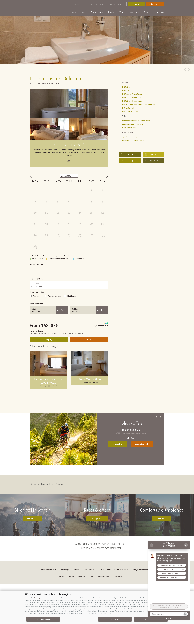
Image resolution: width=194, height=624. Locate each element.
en (76, 4)
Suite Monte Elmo (90, 379)
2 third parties (39, 598)
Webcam (153, 154)
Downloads (154, 160)
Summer (135, 12)
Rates (111, 12)
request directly (142, 444)
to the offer (118, 444)
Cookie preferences (103, 576)
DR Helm (125, 90)
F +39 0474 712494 (122, 570)
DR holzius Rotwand (130, 111)
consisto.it (132, 576)
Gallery (130, 160)
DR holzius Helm (128, 108)
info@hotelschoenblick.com (143, 570)
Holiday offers (131, 423)
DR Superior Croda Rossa (132, 94)
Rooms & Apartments (92, 12)
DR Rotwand (127, 87)
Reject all (115, 619)
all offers (130, 438)
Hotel (73, 12)
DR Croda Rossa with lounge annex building (138, 104)
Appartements (128, 132)
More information (43, 619)
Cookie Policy (81, 576)
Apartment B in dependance (133, 137)
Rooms (125, 82)
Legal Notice (61, 576)
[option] (97, 40)
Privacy (91, 576)
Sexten (147, 12)
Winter (122, 12)
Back (69, 161)
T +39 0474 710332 (103, 570)
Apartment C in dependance (133, 140)
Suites (124, 116)
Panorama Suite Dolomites (132, 124)
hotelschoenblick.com (43, 8)
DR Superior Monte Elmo (131, 97)
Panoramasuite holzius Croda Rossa (48, 381)
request (136, 4)
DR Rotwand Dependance (132, 101)
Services (160, 12)
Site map (71, 576)
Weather (130, 154)
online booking (155, 4)
